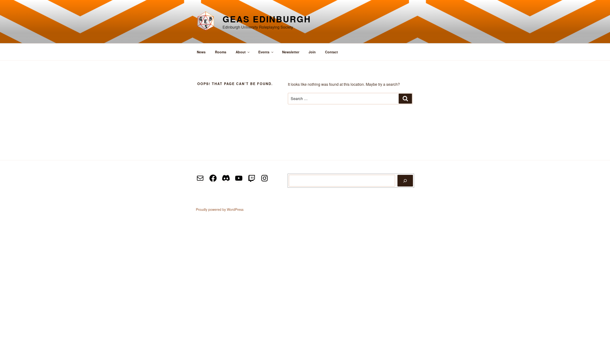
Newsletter (290, 52)
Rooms (220, 52)
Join (312, 52)
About (241, 52)
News (201, 52)
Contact (331, 52)
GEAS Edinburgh (267, 19)
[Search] (405, 180)
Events (263, 52)
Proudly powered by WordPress (220, 209)
